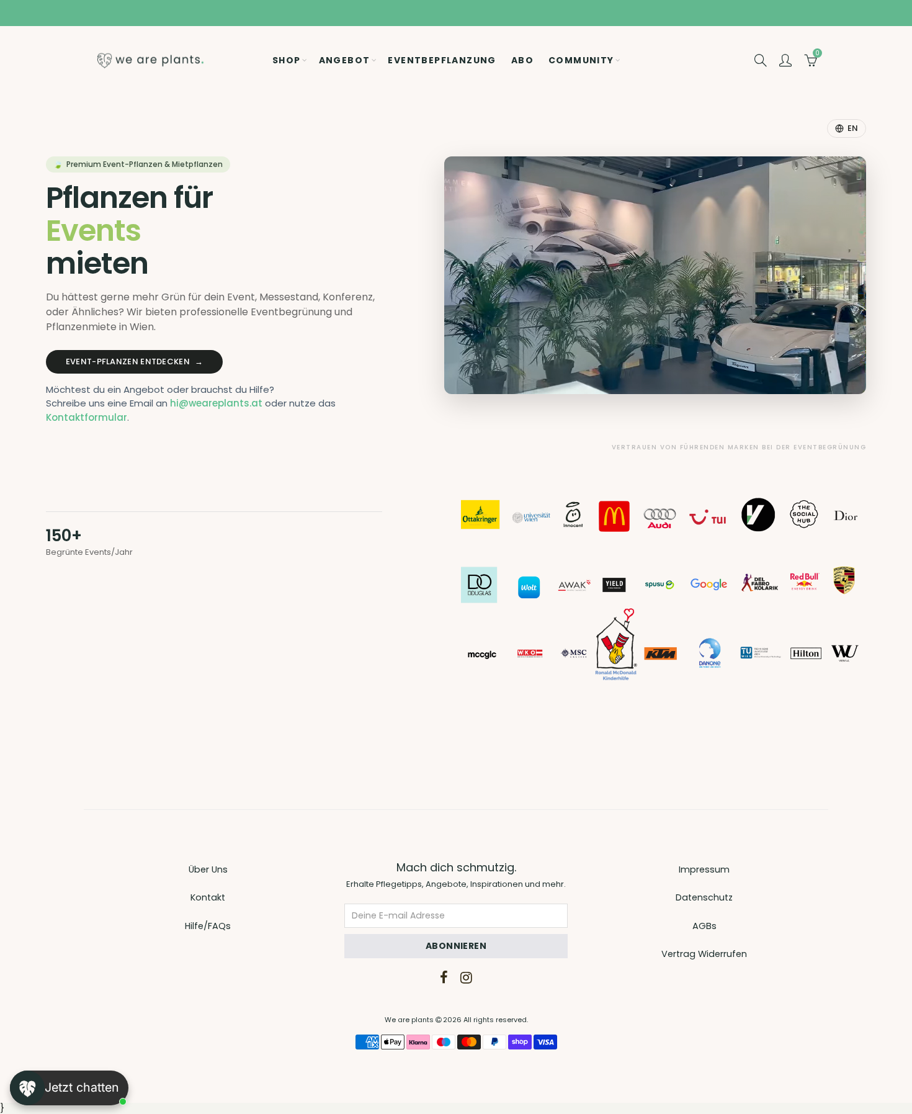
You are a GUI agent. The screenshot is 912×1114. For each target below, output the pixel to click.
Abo (522, 60)
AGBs (704, 926)
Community (581, 60)
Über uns (208, 869)
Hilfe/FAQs (208, 926)
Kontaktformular (86, 417)
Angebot (344, 60)
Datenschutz (704, 897)
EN (852, 128)
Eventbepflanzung (442, 60)
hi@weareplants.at (216, 403)
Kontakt (207, 897)
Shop (286, 60)
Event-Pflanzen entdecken (134, 361)
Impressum (704, 869)
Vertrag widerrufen (704, 954)
